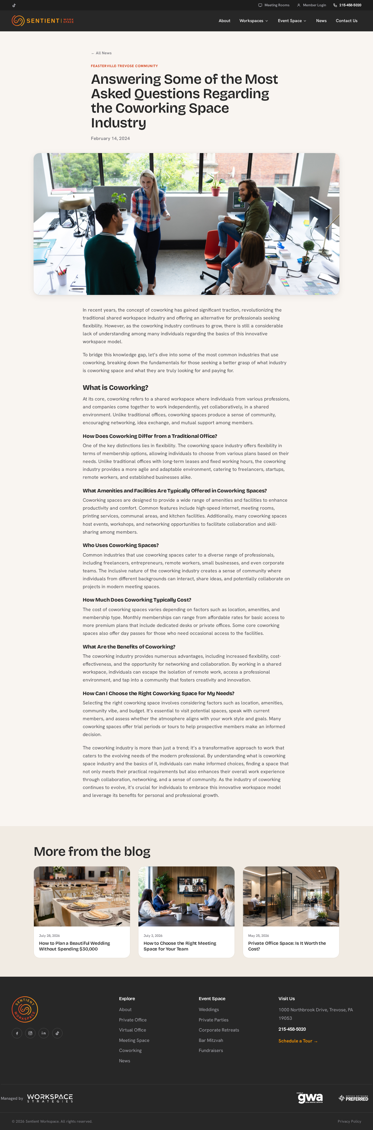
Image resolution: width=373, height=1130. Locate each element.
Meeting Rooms (277, 5)
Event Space (290, 20)
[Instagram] (30, 1033)
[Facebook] (17, 1033)
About (224, 20)
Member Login (314, 5)
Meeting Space (134, 1040)
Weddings (209, 1009)
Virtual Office (132, 1030)
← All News (101, 52)
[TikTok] (14, 5)
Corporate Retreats (219, 1030)
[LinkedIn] (44, 1033)
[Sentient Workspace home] (42, 20)
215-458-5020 (350, 5)
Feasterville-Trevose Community (124, 66)
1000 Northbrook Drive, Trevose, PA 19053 (316, 1014)
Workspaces (251, 20)
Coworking (130, 1050)
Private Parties (214, 1020)
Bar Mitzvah (211, 1040)
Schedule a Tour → (298, 1041)
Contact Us (346, 20)
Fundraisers (211, 1050)
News (321, 20)
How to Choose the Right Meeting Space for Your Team (180, 946)
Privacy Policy (349, 1121)
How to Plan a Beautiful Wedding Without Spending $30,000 (74, 946)
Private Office (133, 1020)
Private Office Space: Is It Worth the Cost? (287, 946)
